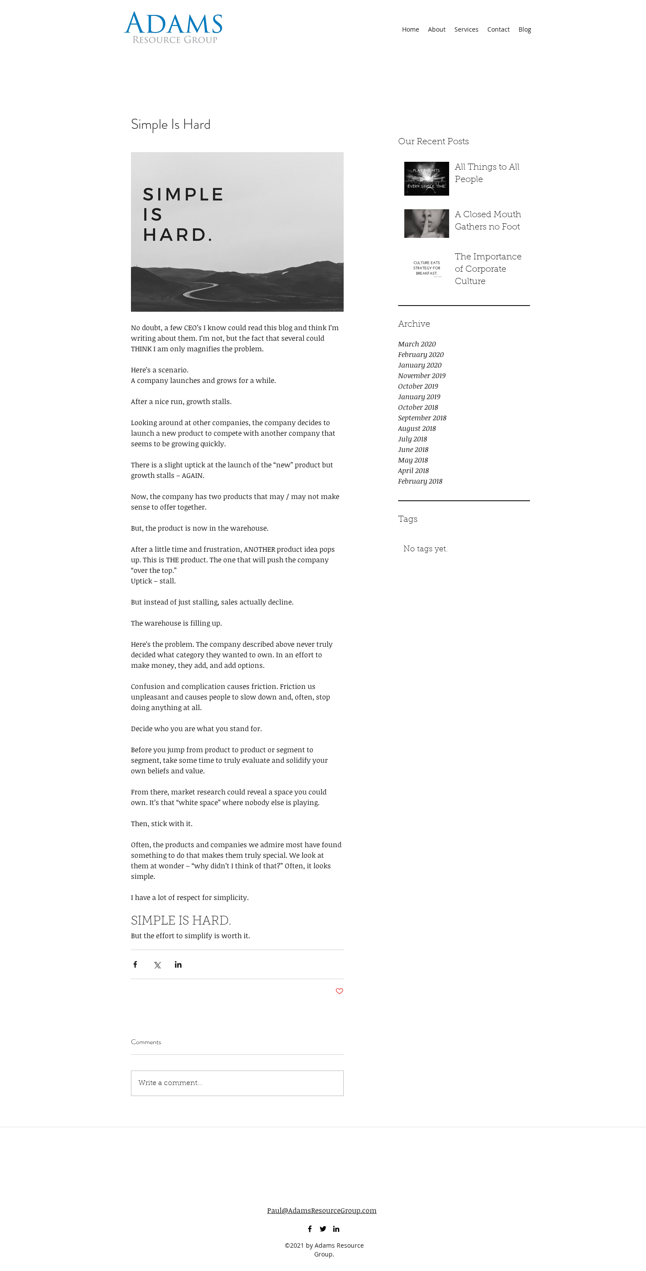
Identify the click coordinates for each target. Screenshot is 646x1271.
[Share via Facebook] (135, 964)
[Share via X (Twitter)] (156, 964)
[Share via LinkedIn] (178, 964)
